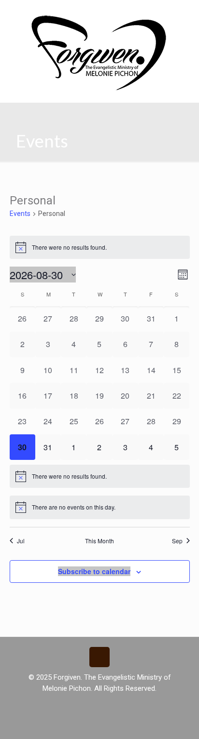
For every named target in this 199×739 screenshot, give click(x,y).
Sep (177, 541)
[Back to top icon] (99, 657)
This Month (99, 541)
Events (20, 213)
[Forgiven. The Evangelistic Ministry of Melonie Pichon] (99, 51)
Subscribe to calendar (94, 571)
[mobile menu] (186, 19)
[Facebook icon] (89, 704)
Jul (21, 541)
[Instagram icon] (110, 704)
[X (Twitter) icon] (99, 704)
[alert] (100, 247)
